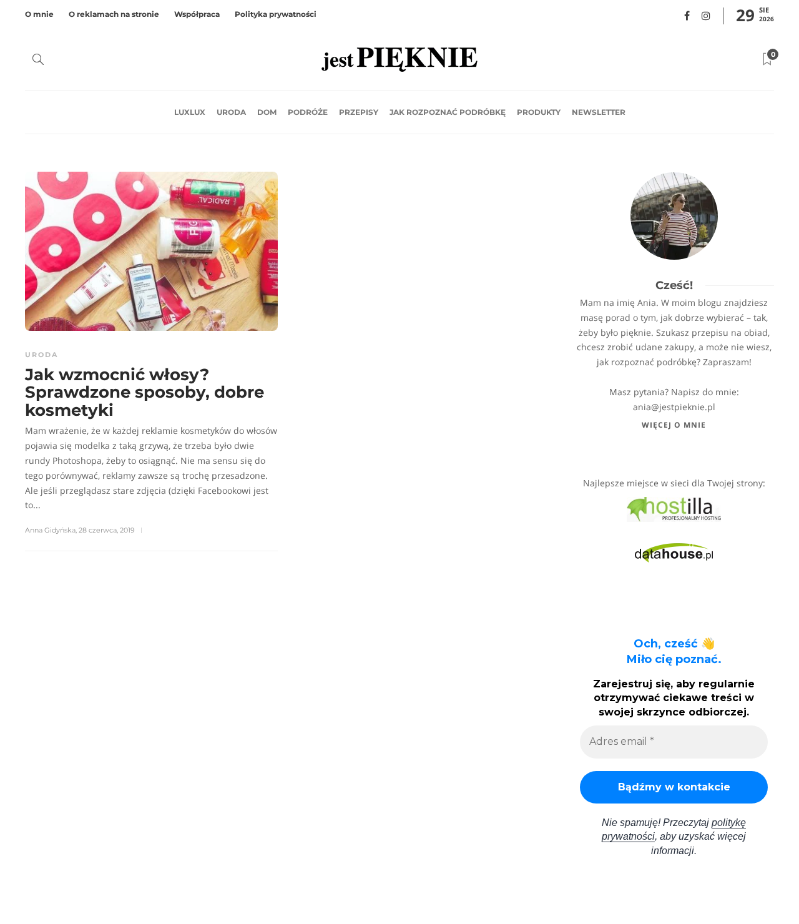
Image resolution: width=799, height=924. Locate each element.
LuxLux (189, 112)
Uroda (231, 112)
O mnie (39, 14)
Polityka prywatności (275, 14)
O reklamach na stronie (114, 14)
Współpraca (197, 14)
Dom (267, 112)
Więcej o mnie (674, 425)
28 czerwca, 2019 (107, 530)
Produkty (539, 112)
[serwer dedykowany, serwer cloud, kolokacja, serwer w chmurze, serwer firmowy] (674, 508)
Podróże (308, 112)
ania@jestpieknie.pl (674, 407)
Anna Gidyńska (50, 530)
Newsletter (598, 112)
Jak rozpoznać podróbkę (448, 112)
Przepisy (358, 112)
